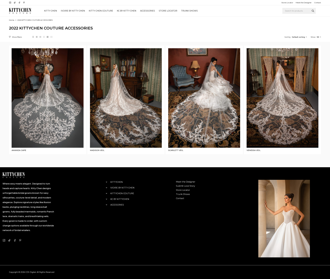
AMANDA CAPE (19, 150)
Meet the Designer (304, 3)
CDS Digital (30, 272)
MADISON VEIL (97, 150)
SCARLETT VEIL (175, 150)
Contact (317, 3)
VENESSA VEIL (254, 150)
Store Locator (287, 3)
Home (11, 20)
